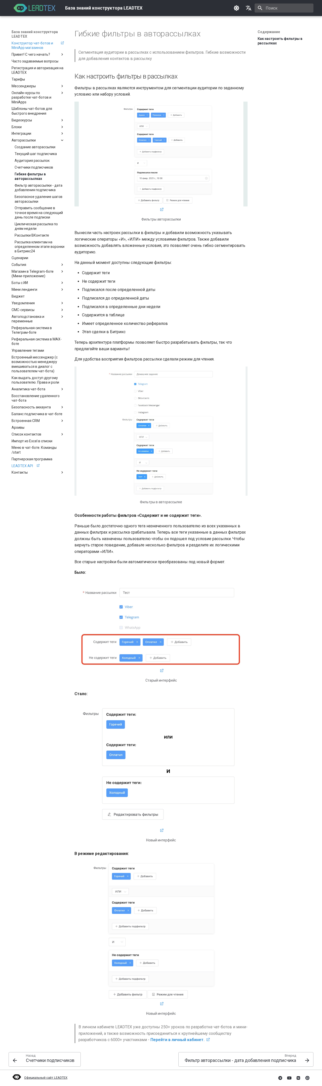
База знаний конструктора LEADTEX (35, 34)
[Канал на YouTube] (289, 1078)
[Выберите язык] (249, 8)
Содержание (269, 32)
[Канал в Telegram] (280, 1078)
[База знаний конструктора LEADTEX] (34, 8)
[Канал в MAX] (307, 1078)
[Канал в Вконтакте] (298, 1078)
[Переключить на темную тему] (236, 8)
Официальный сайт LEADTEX (45, 1077)
